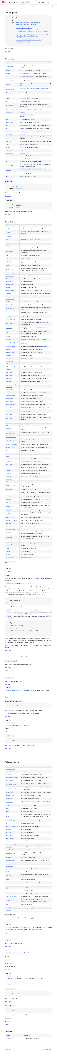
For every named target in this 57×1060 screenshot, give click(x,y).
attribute (8, 70)
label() (7, 456)
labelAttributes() (10, 838)
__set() (7, 244)
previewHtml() (9, 489)
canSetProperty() (10, 299)
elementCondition (10, 89)
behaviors (8, 77)
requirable (8, 141)
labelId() (8, 841)
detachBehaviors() (10, 319)
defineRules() (9, 798)
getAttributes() (9, 355)
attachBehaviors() (10, 275)
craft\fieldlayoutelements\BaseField (25, 26)
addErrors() (8, 258)
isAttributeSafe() (10, 440)
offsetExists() (9, 470)
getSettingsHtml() (10, 389)
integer (21, 176)
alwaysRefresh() (10, 269)
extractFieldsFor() (10, 816)
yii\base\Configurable (32, 36)
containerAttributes (10, 80)
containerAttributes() (11, 780)
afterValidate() (9, 265)
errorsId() (8, 811)
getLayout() (8, 381)
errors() (7, 808)
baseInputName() (10, 771)
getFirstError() (9, 372)
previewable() (9, 496)
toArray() (28, 328)
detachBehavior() (10, 316)
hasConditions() (10, 401)
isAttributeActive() (10, 433)
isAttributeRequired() (11, 437)
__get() (7, 239)
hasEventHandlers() (10, 410)
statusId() (8, 882)
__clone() (8, 232)
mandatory (8, 128)
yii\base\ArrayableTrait (35, 40)
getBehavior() (9, 358)
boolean (22, 104)
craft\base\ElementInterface (19, 690)
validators (8, 170)
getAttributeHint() (10, 349)
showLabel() (9, 871)
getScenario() (9, 387)
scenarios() (8, 510)
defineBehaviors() (10, 795)
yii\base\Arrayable (21, 36)
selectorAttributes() (10, 853)
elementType (9, 92)
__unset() (8, 247)
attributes (8, 73)
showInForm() (9, 537)
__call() (7, 228)
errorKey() (8, 805)
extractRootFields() (10, 820)
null (26, 83)
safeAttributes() (9, 506)
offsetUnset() (9, 479)
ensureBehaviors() (10, 323)
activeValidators (10, 66)
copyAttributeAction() (11, 784)
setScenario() (9, 526)
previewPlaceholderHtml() (12, 493)
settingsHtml (9, 150)
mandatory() (9, 464)
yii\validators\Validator (25, 65)
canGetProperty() (10, 296)
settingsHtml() (9, 868)
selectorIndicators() (10, 860)
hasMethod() (9, 414)
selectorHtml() (9, 513)
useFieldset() (9, 900)
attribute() (8, 278)
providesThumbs (10, 137)
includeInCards (9, 105)
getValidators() (9, 398)
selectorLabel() (9, 866)
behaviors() (8, 293)
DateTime (22, 83)
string (21, 70)
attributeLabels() (10, 284)
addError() (8, 255)
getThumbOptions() (10, 392)
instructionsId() (9, 835)
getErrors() (8, 369)
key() (7, 450)
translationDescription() (11, 896)
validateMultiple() (10, 557)
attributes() (8, 287)
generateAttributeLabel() (12, 342)
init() (7, 425)
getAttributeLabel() (10, 352)
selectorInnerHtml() (10, 863)
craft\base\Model (39, 30)
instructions (9, 112)
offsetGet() (8, 473)
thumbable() (9, 544)
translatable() (9, 893)
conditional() (9, 774)
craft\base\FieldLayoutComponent (25, 30)
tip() (7, 887)
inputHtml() (8, 829)
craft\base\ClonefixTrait (22, 40)
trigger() (8, 551)
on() (7, 481)
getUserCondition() (10, 395)
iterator (7, 115)
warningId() (8, 910)
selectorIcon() (9, 857)
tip (6, 155)
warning (8, 173)
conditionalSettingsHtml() (12, 777)
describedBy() (9, 802)
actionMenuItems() (10, 769)
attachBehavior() (10, 273)
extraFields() (9, 328)
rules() (23, 309)
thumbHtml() (9, 541)
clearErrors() (9, 304)
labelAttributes (9, 122)
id (6, 101)
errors (7, 95)
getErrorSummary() (10, 366)
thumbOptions (9, 153)
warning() (8, 907)
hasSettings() (9, 422)
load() (7, 458)
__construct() (9, 236)
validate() (8, 554)
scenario (22, 67)
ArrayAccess (19, 34)
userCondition (9, 165)
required (8, 144)
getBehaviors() (9, 361)
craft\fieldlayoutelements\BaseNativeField (27, 24)
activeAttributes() (10, 251)
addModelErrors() (10, 261)
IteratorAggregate (28, 34)
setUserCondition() (10, 529)
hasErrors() (8, 407)
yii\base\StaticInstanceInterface (24, 37)
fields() (7, 332)
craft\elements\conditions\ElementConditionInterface (33, 88)
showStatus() (9, 875)
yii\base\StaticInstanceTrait (23, 42)
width (7, 176)
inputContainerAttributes (12, 109)
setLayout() (8, 523)
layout (7, 125)
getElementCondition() (11, 363)
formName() (9, 339)
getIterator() (9, 378)
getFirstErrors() (9, 375)
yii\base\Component (30, 31)
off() (7, 467)
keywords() (8, 453)
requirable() (8, 499)
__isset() (8, 242)
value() (7, 904)
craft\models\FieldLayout (26, 125)
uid (6, 161)
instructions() (24, 789)
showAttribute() (9, 532)
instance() (8, 428)
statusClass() (9, 879)
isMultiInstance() (10, 447)
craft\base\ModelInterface (40, 34)
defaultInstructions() (11, 788)
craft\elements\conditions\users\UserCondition (31, 164)
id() (6, 823)
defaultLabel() (9, 792)
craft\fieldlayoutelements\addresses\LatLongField (29, 22)
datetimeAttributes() (11, 313)
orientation (8, 131)
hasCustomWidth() (10, 404)
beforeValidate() (10, 290)
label (7, 119)
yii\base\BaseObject (42, 31)
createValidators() (10, 308)
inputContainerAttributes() (12, 826)
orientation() (9, 846)
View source (8, 51)
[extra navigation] (54, 2)
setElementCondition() (11, 520)
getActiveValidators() (11, 346)
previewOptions (9, 134)
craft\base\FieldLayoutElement (24, 28)
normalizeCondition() (11, 844)
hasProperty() (9, 418)
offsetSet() (8, 476)
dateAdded (8, 84)
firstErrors (8, 98)
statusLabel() (9, 885)
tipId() (7, 890)
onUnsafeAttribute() (10, 485)
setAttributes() (9, 517)
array (21, 80)
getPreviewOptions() (11, 384)
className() (9, 301)
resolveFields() (9, 849)
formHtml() (8, 336)
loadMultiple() (9, 461)
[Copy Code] (50, 599)
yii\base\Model (20, 31)
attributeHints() (9, 281)
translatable (9, 158)
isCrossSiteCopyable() (11, 444)
